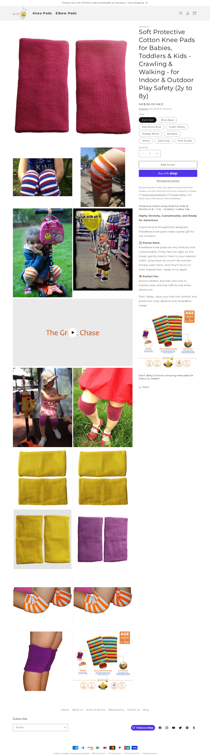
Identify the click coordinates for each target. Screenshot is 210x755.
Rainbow (172, 133)
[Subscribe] (64, 727)
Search (65, 709)
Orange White (150, 133)
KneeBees (65, 753)
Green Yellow (177, 126)
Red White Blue (151, 126)
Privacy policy (114, 753)
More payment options (168, 181)
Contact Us (133, 709)
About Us (77, 709)
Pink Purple (185, 140)
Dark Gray (164, 140)
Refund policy (116, 709)
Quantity (143, 147)
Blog (146, 709)
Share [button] (145, 387)
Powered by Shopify (79, 753)
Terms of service (131, 753)
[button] (181, 13)
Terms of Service (95, 709)
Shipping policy (150, 753)
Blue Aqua (167, 120)
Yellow (146, 140)
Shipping (143, 109)
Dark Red (147, 120)
